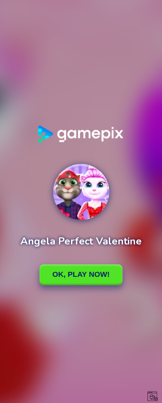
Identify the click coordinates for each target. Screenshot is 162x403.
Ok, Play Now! (81, 274)
